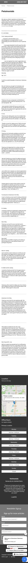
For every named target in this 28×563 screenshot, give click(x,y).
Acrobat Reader (5, 26)
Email (3, 523)
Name (3, 516)
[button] (14, 402)
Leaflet (11, 415)
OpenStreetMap (17, 415)
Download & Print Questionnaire (9, 30)
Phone (3, 529)
